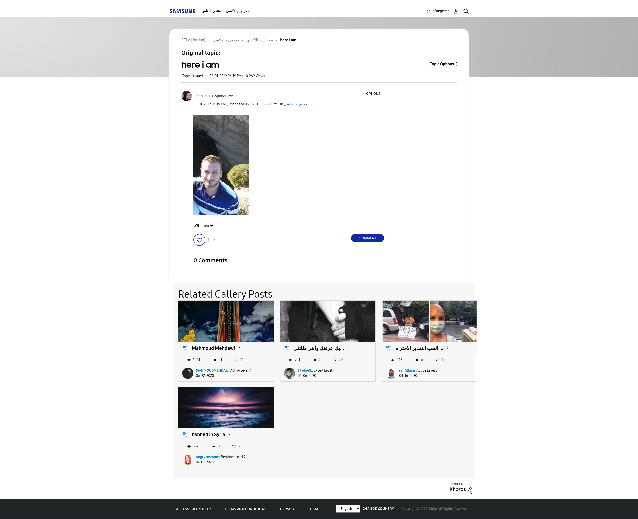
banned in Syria (208, 434)
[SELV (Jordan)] (182, 11)
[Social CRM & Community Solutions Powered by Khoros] (461, 488)
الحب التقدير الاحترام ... (419, 348)
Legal (313, 509)
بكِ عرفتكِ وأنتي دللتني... (319, 348)
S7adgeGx (305, 370)
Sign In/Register (436, 11)
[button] (375, 94)
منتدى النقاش (211, 11)
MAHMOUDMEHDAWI (212, 370)
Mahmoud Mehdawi (213, 348)
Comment (367, 238)
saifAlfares (407, 370)
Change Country (378, 509)
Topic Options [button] (442, 64)
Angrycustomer (208, 457)
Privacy (287, 509)
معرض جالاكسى (237, 11)
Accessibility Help (193, 509)
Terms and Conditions (245, 509)
